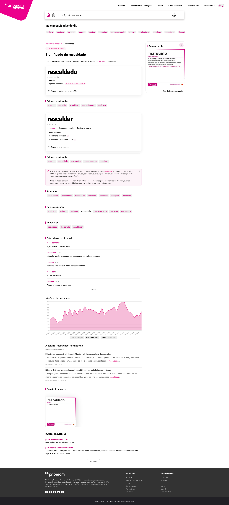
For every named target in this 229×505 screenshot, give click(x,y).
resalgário (52, 211)
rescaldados (53, 196)
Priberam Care (166, 492)
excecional (169, 32)
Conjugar (52, 128)
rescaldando (67, 196)
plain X (163, 489)
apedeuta (157, 32)
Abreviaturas (193, 5)
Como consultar (175, 5)
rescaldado (63, 161)
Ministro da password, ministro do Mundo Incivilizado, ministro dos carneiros (78, 354)
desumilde (183, 32)
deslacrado (65, 227)
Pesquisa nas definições (134, 480)
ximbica (71, 32)
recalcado (92, 196)
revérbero (102, 105)
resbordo (63, 211)
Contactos (164, 478)
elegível (132, 32)
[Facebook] (46, 493)
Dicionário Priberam (53, 44)
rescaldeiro (74, 105)
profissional (144, 32)
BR (53, 15)
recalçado (115, 196)
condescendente (118, 32)
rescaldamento (88, 105)
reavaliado (127, 196)
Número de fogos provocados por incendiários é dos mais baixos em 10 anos (78, 370)
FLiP (162, 483)
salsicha (60, 32)
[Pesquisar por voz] (69, 15)
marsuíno (103, 32)
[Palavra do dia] (181, 45)
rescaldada (80, 196)
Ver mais (93, 289)
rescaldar (62, 105)
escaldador (78, 227)
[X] (62, 493)
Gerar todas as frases (56, 48)
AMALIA (108, 171)
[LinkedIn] (58, 493)
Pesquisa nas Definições (141, 5)
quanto (82, 32)
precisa (91, 32)
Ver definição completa (173, 91)
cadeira (50, 32)
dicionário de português (94, 480)
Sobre (160, 5)
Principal (121, 5)
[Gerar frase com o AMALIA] (68, 136)
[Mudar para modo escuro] (221, 5)
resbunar (74, 211)
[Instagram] (50, 493)
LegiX (163, 486)
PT (48, 15)
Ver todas (93, 461)
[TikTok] (54, 493)
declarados (52, 227)
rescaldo (51, 105)
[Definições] (174, 15)
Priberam (164, 480)
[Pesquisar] (64, 15)
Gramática (209, 5)
